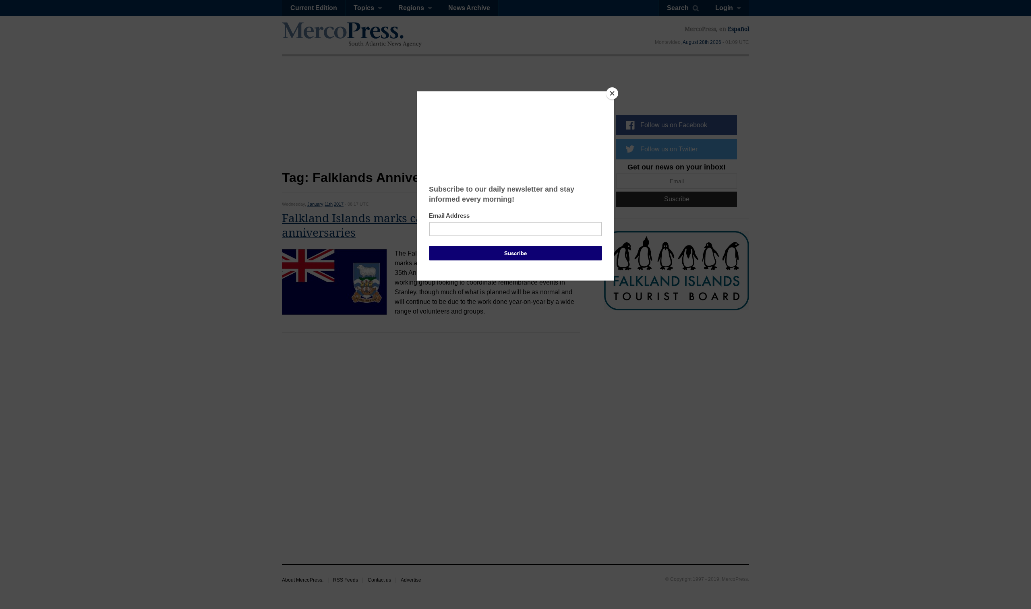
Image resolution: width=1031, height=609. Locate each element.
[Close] (612, 93)
